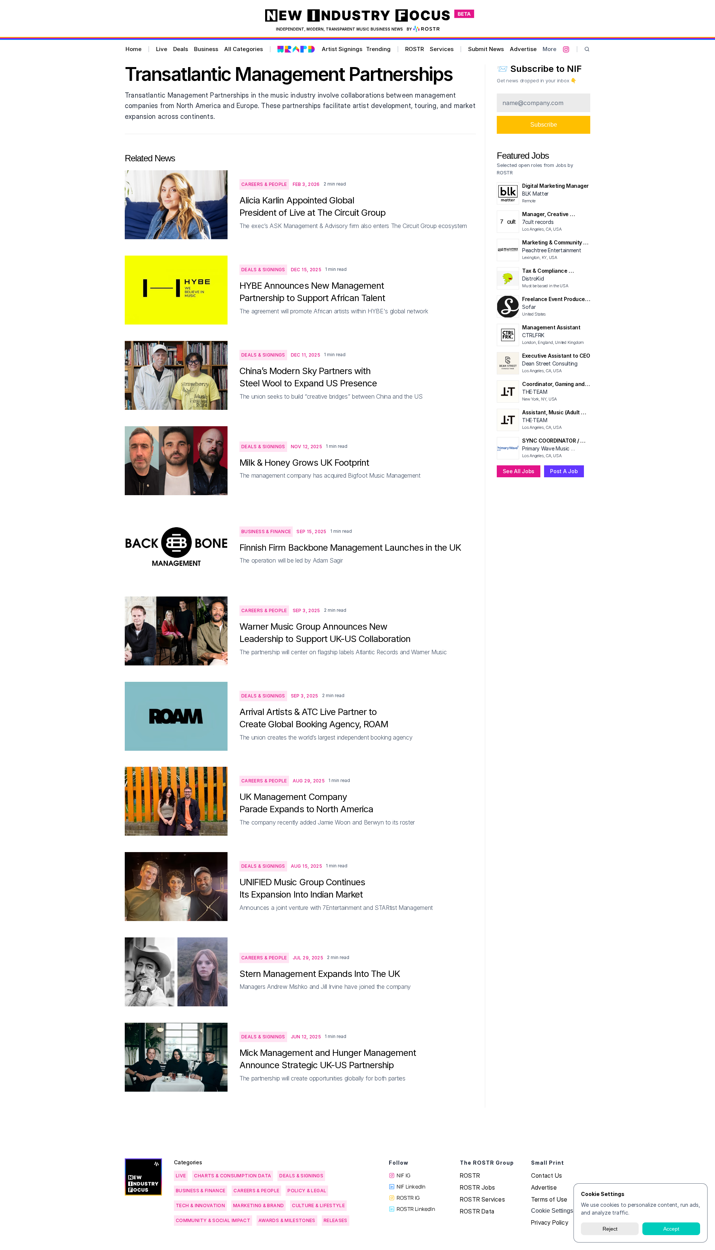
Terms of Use (549, 1199)
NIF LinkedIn (411, 1186)
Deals (180, 49)
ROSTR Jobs (477, 1187)
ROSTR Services (482, 1199)
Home (133, 49)
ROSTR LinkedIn (416, 1208)
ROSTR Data (477, 1211)
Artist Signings (342, 49)
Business (206, 49)
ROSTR (414, 49)
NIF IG (403, 1175)
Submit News (486, 49)
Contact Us (546, 1175)
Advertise (523, 49)
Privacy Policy (549, 1222)
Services (442, 49)
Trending (378, 49)
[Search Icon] (587, 49)
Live (161, 49)
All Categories (243, 49)
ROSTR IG (408, 1197)
